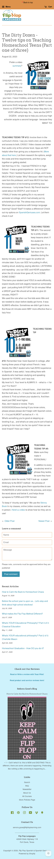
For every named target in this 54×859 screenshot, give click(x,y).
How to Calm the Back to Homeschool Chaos (23, 591)
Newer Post (44, 520)
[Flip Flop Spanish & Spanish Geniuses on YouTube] (30, 813)
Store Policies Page (27, 799)
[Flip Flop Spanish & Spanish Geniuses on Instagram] (24, 813)
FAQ (27, 785)
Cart (50, 6)
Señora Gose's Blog (27, 688)
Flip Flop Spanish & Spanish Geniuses (34, 850)
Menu (8, 6)
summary (17, 65)
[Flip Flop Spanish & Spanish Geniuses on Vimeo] (36, 813)
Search (27, 782)
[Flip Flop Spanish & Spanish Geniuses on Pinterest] (18, 813)
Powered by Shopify (27, 853)
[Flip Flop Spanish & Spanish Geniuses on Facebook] (12, 813)
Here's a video (18, 509)
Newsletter (27, 789)
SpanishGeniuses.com (29, 212)
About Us (27, 792)
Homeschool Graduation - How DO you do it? (23, 648)
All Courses (27, 796)
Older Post (9, 520)
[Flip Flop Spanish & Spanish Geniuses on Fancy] (42, 813)
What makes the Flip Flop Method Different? (22, 613)
